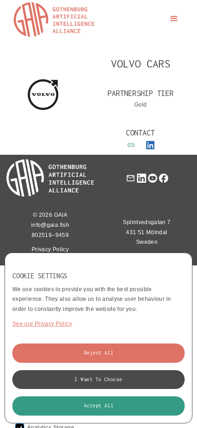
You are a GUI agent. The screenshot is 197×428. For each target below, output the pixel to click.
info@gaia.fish (50, 225)
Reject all (99, 352)
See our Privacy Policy (42, 324)
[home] (51, 19)
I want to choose (98, 379)
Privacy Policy (50, 249)
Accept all (99, 405)
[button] (174, 19)
